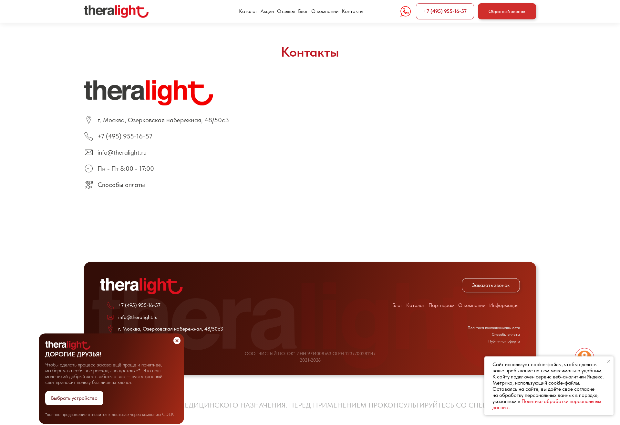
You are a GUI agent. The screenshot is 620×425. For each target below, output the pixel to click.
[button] (507, 11)
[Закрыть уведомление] (608, 361)
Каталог (248, 11)
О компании (324, 11)
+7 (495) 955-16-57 (125, 136)
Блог (303, 11)
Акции (267, 11)
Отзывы (286, 11)
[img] (67, 345)
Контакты (352, 11)
